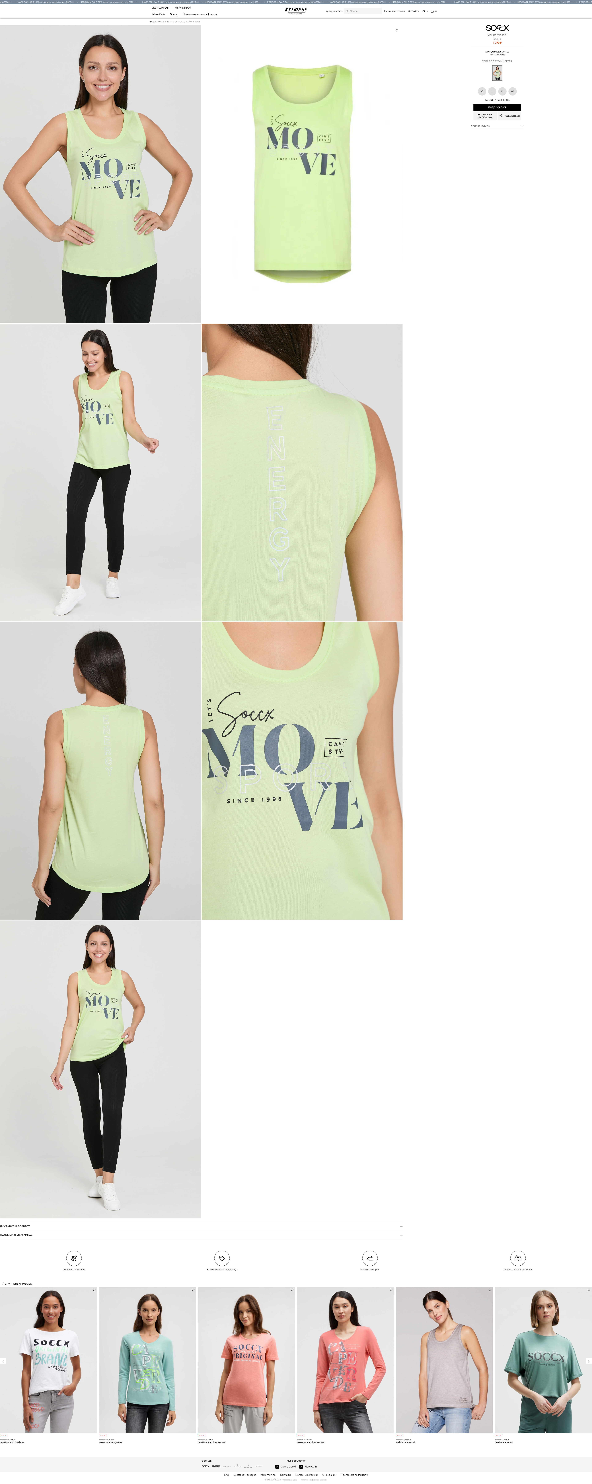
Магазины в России (306, 1475)
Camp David (288, 1466)
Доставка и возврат (245, 1475)
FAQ (226, 1475)
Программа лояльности (354, 1475)
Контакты (285, 1475)
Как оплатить (268, 1475)
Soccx (173, 14)
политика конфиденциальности (314, 1480)
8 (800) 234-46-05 (334, 11)
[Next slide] (3, 1361)
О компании (329, 1475)
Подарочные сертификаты (200, 14)
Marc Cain (158, 14)
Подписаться (497, 107)
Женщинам (160, 7)
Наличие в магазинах (485, 116)
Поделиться (512, 116)
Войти (415, 11)
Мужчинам (183, 7)
